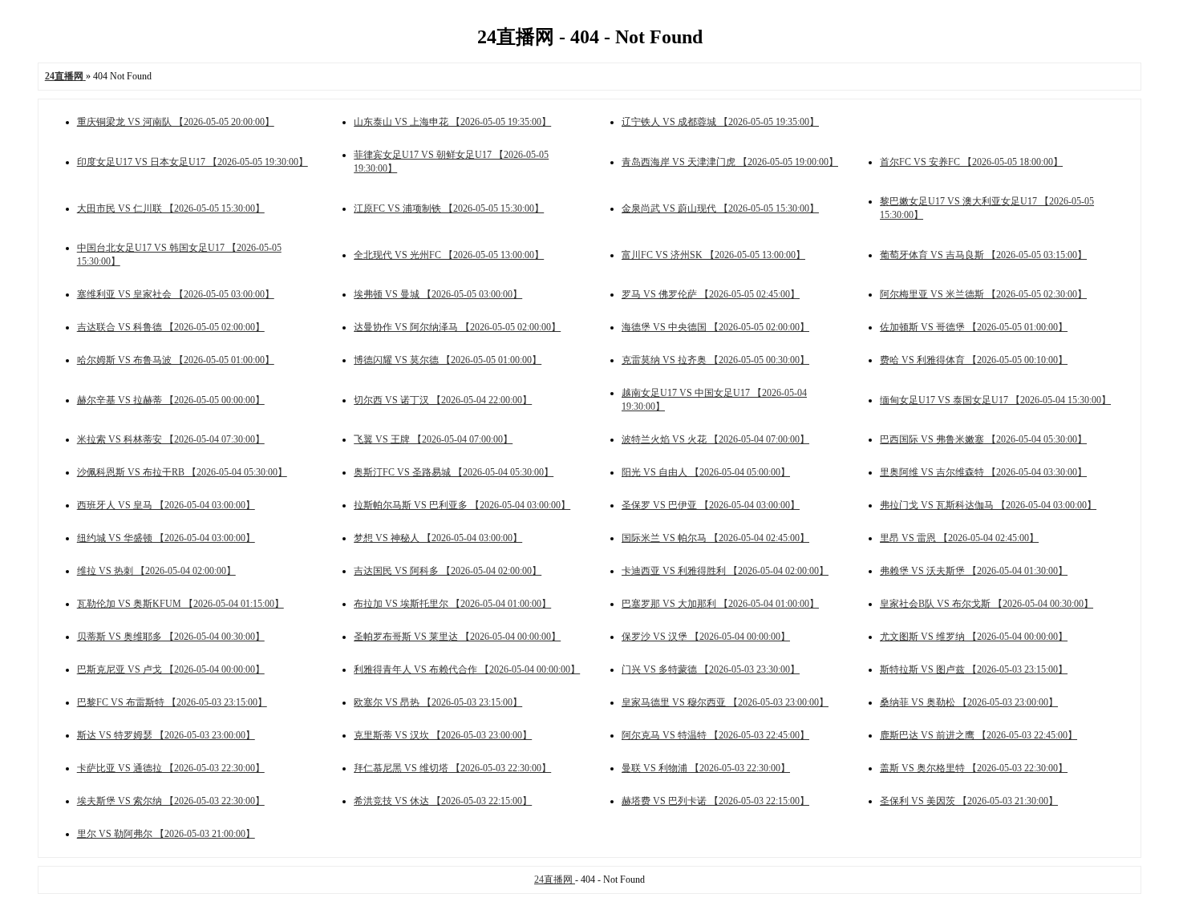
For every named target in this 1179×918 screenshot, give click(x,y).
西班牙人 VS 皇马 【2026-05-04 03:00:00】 (166, 505)
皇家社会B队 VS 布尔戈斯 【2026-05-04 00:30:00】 (986, 603)
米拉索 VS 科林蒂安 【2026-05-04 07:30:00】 (171, 439)
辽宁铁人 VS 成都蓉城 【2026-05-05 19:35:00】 (720, 121)
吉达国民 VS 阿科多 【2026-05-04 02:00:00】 (447, 570)
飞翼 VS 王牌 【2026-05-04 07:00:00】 (433, 439)
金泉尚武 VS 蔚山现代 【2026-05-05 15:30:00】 (720, 208)
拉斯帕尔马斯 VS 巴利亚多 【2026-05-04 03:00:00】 (462, 505)
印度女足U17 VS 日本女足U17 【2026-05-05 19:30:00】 (192, 162)
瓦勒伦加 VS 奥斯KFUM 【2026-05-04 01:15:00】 (180, 603)
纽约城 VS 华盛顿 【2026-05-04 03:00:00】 (166, 538)
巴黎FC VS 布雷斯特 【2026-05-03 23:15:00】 (172, 702)
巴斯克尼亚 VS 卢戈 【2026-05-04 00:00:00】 (171, 669)
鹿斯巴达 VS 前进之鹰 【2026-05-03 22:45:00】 (978, 735)
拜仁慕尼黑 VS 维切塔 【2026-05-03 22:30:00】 (452, 768)
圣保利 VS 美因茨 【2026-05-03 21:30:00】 (969, 801)
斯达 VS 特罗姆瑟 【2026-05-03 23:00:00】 (166, 735)
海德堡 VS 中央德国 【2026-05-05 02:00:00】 (715, 327)
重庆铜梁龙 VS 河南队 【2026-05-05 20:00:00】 (175, 121)
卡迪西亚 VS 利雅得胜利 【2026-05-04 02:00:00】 (725, 570)
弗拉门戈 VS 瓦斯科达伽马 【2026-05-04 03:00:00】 (988, 505)
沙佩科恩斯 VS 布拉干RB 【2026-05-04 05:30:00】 (182, 472)
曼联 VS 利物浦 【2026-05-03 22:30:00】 (706, 768)
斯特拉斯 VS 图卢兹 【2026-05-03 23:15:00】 (974, 669)
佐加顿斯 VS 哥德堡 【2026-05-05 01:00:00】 (974, 327)
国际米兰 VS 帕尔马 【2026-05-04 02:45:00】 (715, 538)
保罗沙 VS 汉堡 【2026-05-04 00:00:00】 (706, 636)
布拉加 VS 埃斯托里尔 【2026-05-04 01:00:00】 (452, 603)
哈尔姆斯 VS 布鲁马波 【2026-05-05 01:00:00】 (175, 360)
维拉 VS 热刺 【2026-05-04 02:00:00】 (156, 570)
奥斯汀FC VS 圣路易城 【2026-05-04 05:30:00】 (453, 472)
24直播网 (554, 879)
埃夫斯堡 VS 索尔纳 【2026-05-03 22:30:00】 (171, 801)
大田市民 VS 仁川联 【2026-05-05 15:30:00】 (171, 208)
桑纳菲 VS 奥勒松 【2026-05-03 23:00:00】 (969, 702)
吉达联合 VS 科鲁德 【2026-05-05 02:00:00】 (171, 327)
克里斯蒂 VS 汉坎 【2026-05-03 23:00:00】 (443, 735)
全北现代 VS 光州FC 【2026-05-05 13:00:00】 (449, 255)
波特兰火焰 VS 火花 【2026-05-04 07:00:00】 (715, 439)
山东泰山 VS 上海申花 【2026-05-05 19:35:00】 (452, 121)
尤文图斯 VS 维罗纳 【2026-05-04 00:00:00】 (974, 636)
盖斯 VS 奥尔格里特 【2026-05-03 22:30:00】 (974, 768)
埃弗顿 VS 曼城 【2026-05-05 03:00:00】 (438, 294)
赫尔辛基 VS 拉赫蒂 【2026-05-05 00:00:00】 (171, 400)
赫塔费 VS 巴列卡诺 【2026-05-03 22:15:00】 (715, 801)
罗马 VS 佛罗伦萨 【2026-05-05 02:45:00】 (711, 294)
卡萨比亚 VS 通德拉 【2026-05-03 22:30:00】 (171, 768)
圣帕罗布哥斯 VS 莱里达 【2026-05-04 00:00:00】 (457, 636)
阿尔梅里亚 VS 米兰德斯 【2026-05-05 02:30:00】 (983, 294)
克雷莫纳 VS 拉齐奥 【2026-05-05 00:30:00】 (715, 360)
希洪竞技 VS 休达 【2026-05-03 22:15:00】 (443, 801)
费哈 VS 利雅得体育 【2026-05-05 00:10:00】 (974, 360)
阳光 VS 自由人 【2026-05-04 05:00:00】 (706, 472)
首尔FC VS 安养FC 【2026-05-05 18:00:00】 (971, 162)
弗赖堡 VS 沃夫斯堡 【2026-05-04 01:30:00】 (974, 570)
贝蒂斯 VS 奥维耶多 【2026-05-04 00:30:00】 (171, 636)
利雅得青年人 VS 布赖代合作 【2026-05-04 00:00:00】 (467, 669)
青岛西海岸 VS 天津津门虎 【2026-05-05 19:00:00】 (730, 162)
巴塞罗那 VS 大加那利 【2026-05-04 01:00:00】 (720, 603)
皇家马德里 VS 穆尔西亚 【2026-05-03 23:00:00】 (725, 702)
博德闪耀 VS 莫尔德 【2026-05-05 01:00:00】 (447, 360)
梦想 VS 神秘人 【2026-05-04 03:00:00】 (438, 538)
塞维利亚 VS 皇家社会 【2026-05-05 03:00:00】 (175, 294)
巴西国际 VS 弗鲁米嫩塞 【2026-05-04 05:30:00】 (983, 439)
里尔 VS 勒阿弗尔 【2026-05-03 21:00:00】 (166, 833)
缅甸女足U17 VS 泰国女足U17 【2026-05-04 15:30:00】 (995, 400)
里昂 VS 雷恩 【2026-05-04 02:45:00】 (959, 538)
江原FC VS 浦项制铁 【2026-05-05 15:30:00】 (449, 208)
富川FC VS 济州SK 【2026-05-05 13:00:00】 (713, 255)
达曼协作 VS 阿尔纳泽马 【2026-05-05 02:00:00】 (457, 327)
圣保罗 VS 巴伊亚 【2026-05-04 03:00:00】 (711, 505)
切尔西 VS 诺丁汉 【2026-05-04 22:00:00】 (443, 400)
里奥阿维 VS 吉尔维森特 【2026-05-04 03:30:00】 (983, 472)
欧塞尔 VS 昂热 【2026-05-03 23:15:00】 (438, 702)
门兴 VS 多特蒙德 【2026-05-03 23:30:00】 (711, 669)
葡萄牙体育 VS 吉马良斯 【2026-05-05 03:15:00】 (983, 255)
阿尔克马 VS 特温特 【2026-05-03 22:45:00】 (715, 735)
